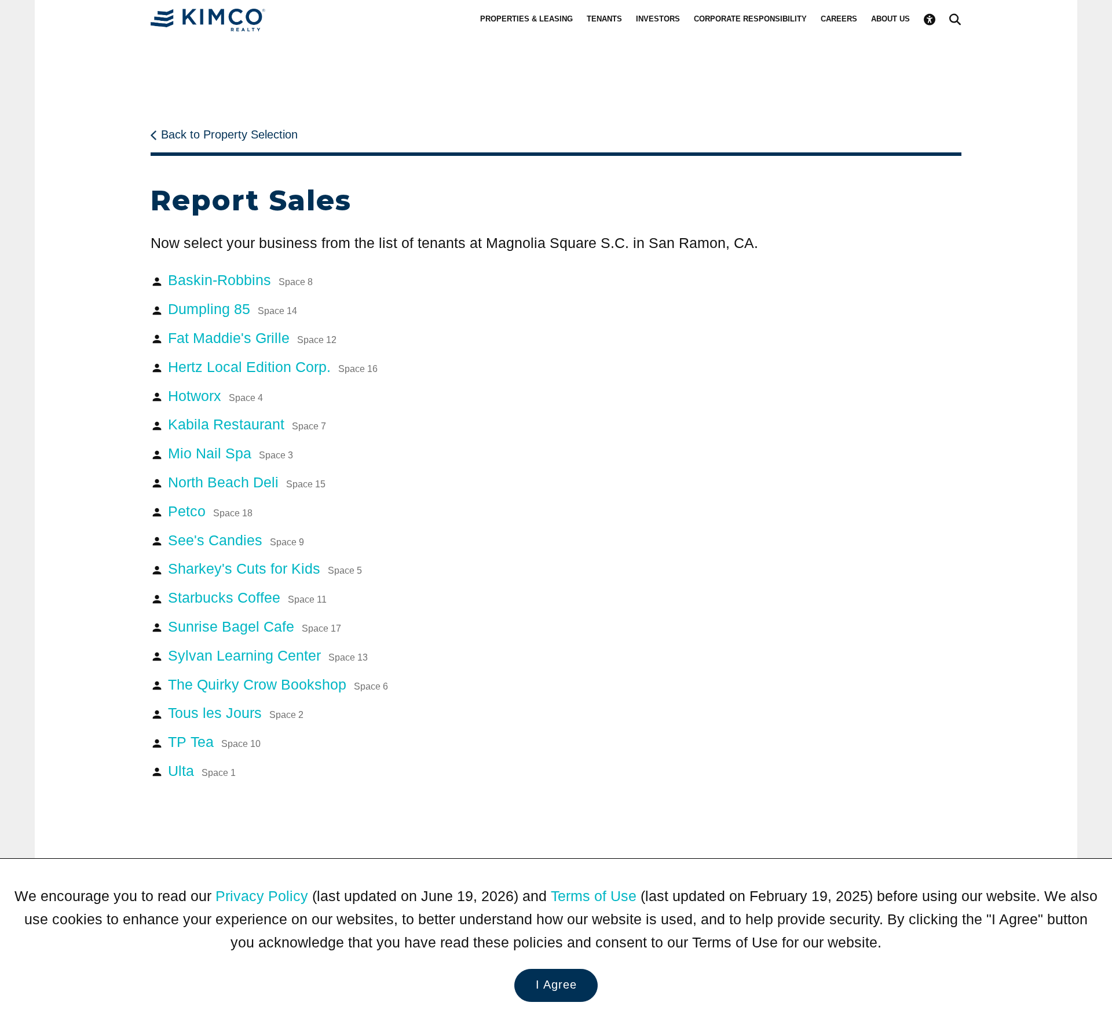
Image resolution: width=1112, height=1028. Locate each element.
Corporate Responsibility (750, 18)
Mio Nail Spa (230, 453)
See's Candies (236, 540)
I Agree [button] (556, 984)
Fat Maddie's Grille (252, 338)
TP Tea (214, 742)
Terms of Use (594, 896)
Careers (839, 18)
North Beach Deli (246, 482)
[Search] (955, 19)
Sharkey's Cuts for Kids (265, 568)
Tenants (604, 18)
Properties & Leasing (526, 18)
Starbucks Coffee (247, 597)
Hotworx (215, 396)
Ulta (202, 771)
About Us (890, 18)
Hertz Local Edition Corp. (273, 367)
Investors (658, 18)
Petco (210, 511)
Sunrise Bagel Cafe (254, 626)
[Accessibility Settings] (929, 19)
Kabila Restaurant (247, 424)
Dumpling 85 (232, 309)
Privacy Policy (261, 896)
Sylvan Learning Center (268, 655)
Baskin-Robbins (240, 280)
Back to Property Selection (229, 134)
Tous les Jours (235, 713)
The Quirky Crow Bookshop (278, 684)
